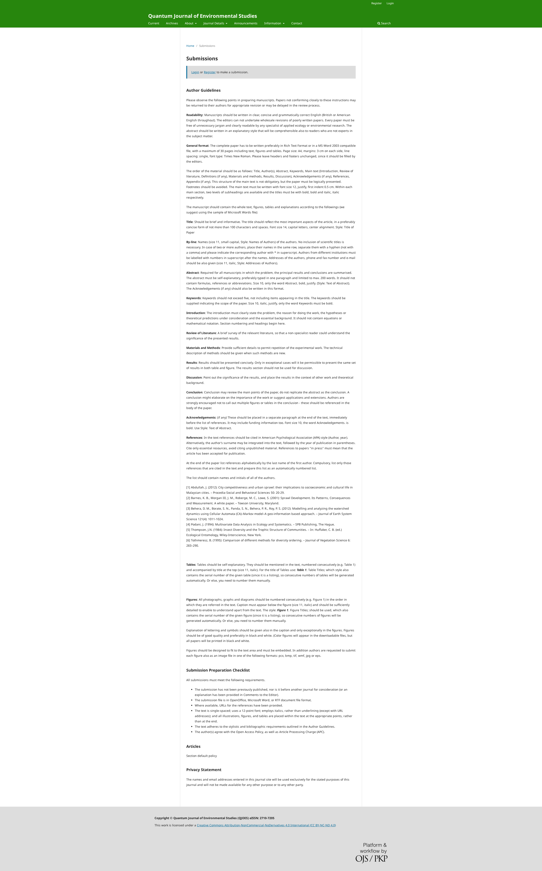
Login (390, 3)
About (189, 23)
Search (385, 23)
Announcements (245, 23)
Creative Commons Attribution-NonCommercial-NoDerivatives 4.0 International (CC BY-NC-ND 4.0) (266, 825)
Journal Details (214, 23)
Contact (296, 23)
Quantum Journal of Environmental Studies (202, 15)
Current (153, 23)
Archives (172, 23)
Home (190, 46)
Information (273, 23)
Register (376, 3)
